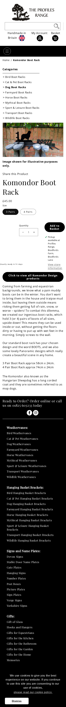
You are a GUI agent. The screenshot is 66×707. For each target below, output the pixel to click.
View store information (55, 266)
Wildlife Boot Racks (17, 118)
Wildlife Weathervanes (21, 477)
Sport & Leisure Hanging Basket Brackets (28, 527)
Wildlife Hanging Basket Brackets (29, 540)
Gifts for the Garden (20, 649)
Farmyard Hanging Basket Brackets (30, 509)
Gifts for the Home (19, 654)
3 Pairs (10, 211)
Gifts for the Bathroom (21, 643)
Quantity (24, 225)
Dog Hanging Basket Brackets (26, 504)
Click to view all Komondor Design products (33, 277)
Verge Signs (14, 600)
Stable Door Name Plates (23, 562)
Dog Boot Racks (15, 87)
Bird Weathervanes (19, 433)
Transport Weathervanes (23, 471)
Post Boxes (14, 584)
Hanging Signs (16, 573)
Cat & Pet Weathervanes (22, 438)
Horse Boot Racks (16, 97)
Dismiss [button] (17, 701)
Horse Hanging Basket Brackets (27, 515)
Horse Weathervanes (20, 455)
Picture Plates (16, 589)
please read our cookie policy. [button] (33, 692)
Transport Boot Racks (18, 113)
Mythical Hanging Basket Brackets (29, 520)
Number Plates (16, 578)
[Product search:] (56, 26)
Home (6, 60)
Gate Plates (14, 567)
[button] (7, 51)
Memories (13, 660)
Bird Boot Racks (15, 77)
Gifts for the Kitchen (20, 638)
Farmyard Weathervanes (22, 449)
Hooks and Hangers (19, 627)
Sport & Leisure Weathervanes (26, 466)
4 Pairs (28, 211)
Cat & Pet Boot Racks (18, 82)
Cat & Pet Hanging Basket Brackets (30, 498)
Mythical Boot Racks (17, 102)
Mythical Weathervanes (22, 460)
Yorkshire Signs (17, 605)
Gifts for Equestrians (20, 633)
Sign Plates (14, 594)
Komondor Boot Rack (26, 60)
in (29, 412)
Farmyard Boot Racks (18, 92)
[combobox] (32, 26)
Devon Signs (15, 556)
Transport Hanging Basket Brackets (30, 535)
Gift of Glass (15, 622)
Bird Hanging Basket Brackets (26, 493)
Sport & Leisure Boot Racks (22, 107)
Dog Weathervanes (19, 444)
